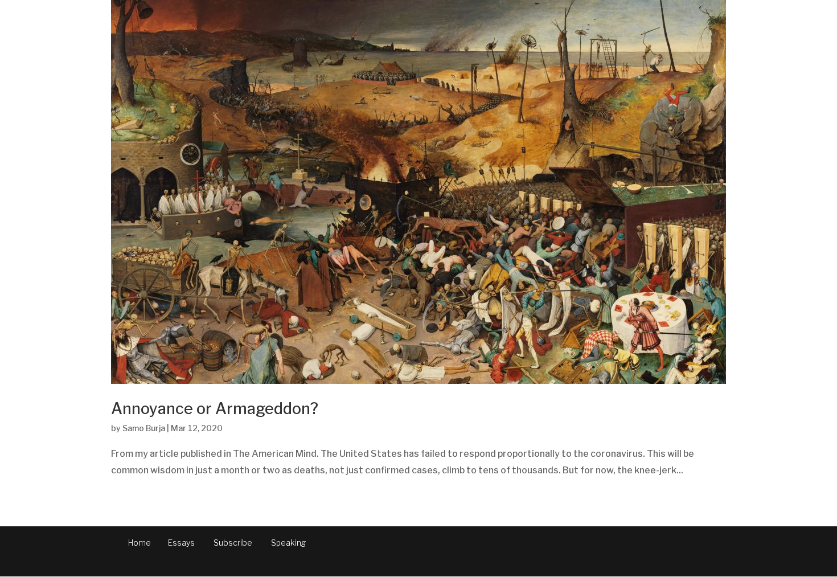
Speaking (288, 542)
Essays (181, 542)
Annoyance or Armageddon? (214, 408)
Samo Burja (143, 428)
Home (139, 542)
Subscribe (233, 542)
